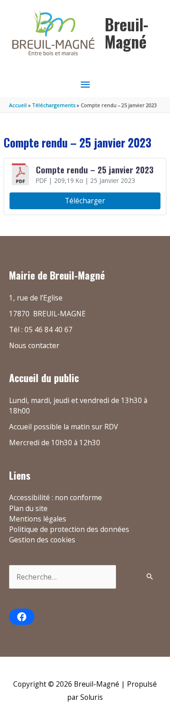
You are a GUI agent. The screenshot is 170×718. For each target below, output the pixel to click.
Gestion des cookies (42, 540)
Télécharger (85, 201)
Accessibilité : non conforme (55, 497)
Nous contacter (34, 345)
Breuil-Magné (126, 33)
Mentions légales (37, 519)
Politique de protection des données (69, 529)
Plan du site (28, 508)
